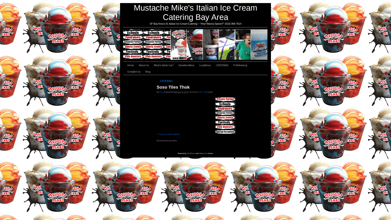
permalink (173, 140)
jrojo (161, 92)
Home (130, 65)
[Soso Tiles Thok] (225, 115)
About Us (179, 44)
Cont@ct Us (259, 44)
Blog (147, 71)
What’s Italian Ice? (195, 44)
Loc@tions (227, 44)
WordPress (191, 153)
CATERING (147, 44)
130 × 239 (203, 92)
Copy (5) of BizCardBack (169, 134)
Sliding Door (203, 153)
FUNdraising (243, 44)
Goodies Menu (211, 44)
